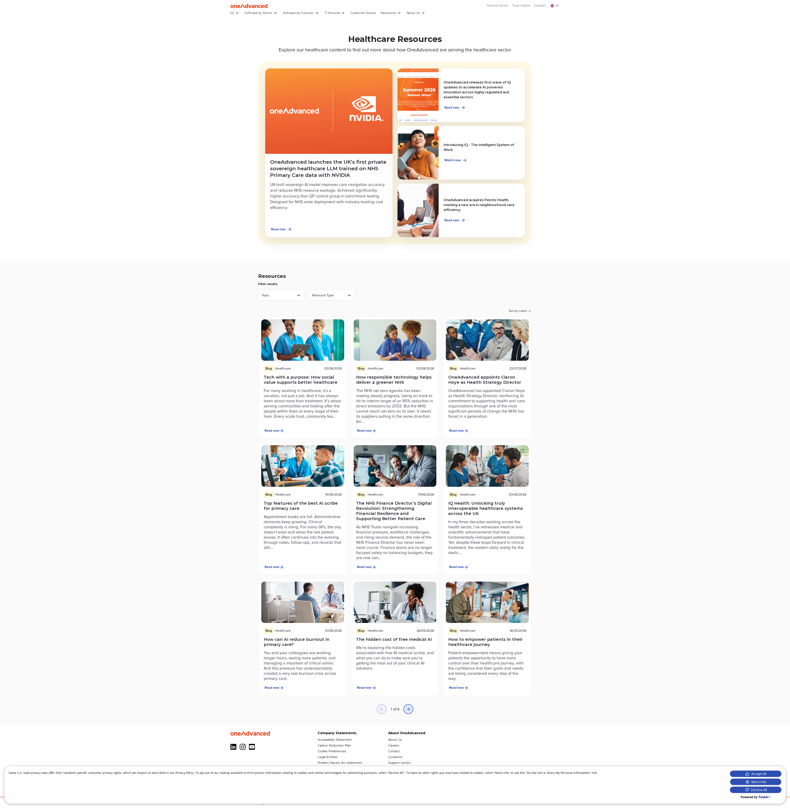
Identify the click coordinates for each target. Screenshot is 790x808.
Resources (388, 13)
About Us (413, 13)
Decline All (759, 790)
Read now (278, 229)
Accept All (758, 774)
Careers (393, 745)
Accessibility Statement (335, 740)
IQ (232, 13)
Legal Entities (327, 757)
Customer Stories (363, 13)
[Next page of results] (408, 709)
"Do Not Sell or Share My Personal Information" (558, 773)
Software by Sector (258, 13)
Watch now (452, 160)
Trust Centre (521, 5)
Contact (540, 5)
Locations (395, 757)
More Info (758, 782)
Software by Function (298, 13)
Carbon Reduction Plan (334, 745)
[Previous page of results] (382, 709)
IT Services (332, 13)
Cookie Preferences (332, 751)
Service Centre (497, 5)
